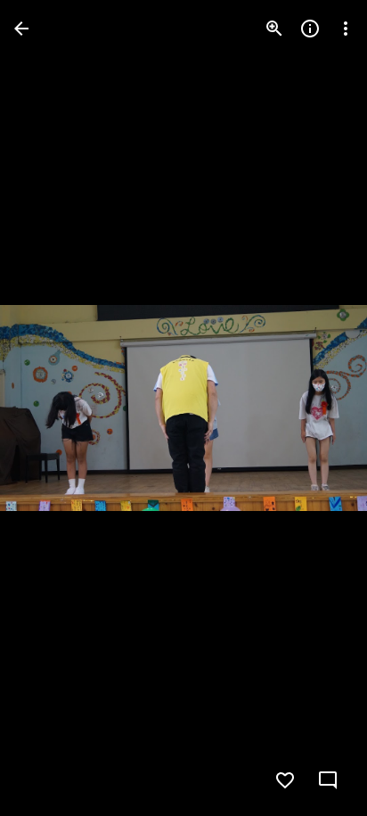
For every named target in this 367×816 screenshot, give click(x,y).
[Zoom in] (274, 28)
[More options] (345, 28)
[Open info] (310, 28)
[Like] (285, 780)
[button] (50, 408)
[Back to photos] (21, 28)
